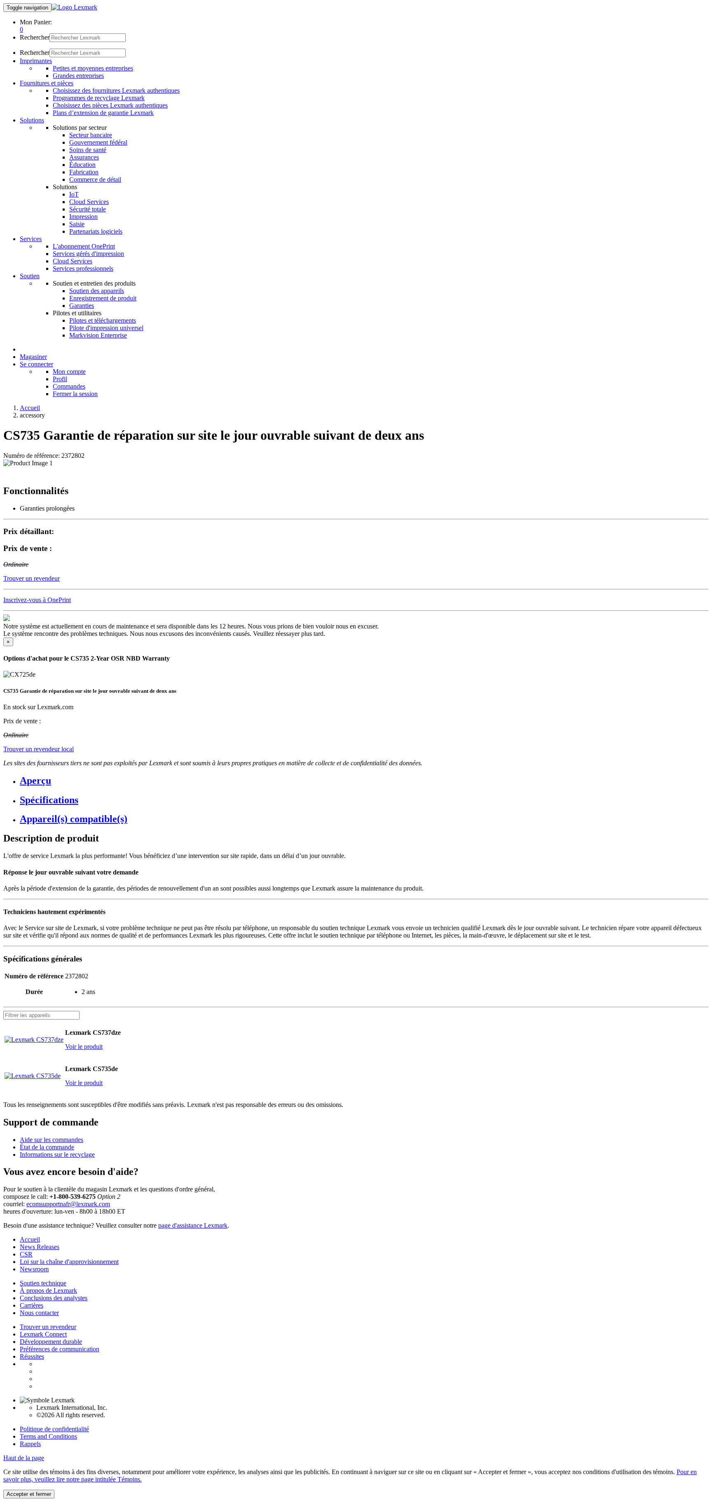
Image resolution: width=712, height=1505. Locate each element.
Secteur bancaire (90, 134)
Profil (60, 378)
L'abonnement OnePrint (84, 246)
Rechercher (34, 37)
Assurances (84, 157)
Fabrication (83, 172)
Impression (83, 216)
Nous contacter (39, 1312)
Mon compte (69, 371)
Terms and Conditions (48, 1436)
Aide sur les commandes (51, 1139)
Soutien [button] (30, 275)
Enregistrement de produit (102, 298)
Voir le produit (84, 1046)
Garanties (81, 305)
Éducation (82, 164)
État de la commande (47, 1147)
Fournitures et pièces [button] (46, 83)
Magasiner (33, 356)
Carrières (31, 1305)
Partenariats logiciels (95, 231)
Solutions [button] (32, 120)
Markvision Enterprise (98, 335)
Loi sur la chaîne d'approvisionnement (69, 1261)
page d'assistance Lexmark (192, 1225)
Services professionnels (83, 268)
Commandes (69, 386)
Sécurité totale (87, 209)
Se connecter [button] (36, 364)
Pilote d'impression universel (106, 327)
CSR (26, 1254)
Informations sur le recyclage (57, 1154)
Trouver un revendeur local (38, 748)
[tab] (364, 780)
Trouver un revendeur (48, 1326)
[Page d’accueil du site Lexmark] (74, 7)
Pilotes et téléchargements (102, 320)
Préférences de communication (59, 1349)
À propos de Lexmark (48, 1290)
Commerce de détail (95, 179)
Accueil (30, 407)
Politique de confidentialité (54, 1428)
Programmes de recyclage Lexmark (99, 97)
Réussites (32, 1356)
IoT (74, 194)
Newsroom (34, 1269)
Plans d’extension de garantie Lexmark (103, 112)
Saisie (76, 223)
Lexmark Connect (43, 1334)
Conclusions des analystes (53, 1297)
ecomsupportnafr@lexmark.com (68, 1203)
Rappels (30, 1443)
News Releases (39, 1246)
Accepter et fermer (29, 1494)
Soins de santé (87, 149)
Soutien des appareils (96, 290)
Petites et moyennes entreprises (93, 68)
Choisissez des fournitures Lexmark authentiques (116, 90)
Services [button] (31, 238)
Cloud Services (89, 201)
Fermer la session (75, 393)
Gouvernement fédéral (98, 142)
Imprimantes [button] (36, 60)
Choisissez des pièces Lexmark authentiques (110, 105)
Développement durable (51, 1341)
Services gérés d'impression (88, 253)
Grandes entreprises (78, 75)
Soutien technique (43, 1283)
